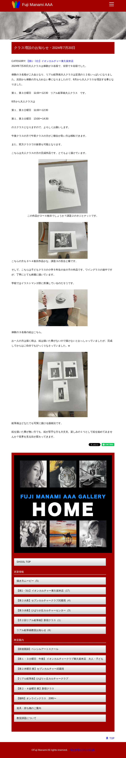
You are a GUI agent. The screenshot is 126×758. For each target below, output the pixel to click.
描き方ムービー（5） (28, 581)
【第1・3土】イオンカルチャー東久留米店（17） (44, 590)
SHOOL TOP (24, 562)
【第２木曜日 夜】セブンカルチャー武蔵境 (40, 668)
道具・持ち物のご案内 (29, 708)
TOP (111, 738)
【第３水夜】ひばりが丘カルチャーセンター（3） (44, 610)
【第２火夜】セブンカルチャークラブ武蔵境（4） (44, 600)
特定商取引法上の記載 (82, 750)
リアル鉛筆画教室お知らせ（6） (34, 630)
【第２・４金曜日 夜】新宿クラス (35, 688)
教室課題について (26, 718)
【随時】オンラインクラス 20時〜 (36, 698)
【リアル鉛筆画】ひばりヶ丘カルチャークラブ (42, 678)
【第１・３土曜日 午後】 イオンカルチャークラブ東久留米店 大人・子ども (60, 659)
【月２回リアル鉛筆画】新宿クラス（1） (39, 620)
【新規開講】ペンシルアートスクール (37, 649)
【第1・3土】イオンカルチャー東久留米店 (49, 61)
